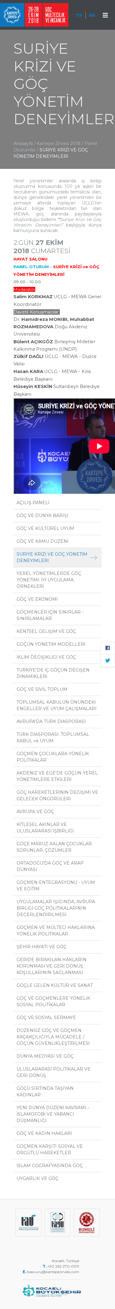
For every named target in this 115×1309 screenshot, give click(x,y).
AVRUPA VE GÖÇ (35, 811)
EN (92, 15)
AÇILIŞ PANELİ (33, 502)
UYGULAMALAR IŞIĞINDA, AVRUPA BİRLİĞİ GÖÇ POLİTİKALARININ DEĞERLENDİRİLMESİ (56, 908)
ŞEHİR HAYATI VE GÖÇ (42, 946)
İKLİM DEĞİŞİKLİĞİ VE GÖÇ (46, 657)
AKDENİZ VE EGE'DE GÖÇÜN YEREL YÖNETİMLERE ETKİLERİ (57, 776)
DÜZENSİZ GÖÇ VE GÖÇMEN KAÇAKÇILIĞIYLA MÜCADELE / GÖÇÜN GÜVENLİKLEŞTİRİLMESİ (53, 1037)
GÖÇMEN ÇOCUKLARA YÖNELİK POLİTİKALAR (53, 757)
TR (79, 15)
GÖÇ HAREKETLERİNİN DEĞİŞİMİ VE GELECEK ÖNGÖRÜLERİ (57, 795)
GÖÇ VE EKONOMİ (37, 599)
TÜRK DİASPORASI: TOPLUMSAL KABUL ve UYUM (53, 738)
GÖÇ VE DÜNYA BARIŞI (42, 515)
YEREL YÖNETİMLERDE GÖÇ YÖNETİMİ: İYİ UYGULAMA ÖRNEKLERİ (49, 580)
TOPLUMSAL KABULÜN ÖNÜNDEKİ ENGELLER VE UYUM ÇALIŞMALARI (57, 705)
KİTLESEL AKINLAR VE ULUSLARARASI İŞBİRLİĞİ (45, 828)
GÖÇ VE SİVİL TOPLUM (42, 689)
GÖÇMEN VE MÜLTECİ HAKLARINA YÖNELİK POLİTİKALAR (56, 931)
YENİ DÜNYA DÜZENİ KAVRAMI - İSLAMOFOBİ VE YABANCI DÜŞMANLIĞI (53, 1114)
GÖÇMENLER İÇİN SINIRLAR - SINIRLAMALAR (50, 615)
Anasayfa (23, 143)
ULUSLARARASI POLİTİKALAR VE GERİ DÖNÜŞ (53, 1072)
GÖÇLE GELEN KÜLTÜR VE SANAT (55, 985)
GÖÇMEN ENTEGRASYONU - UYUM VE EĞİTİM (56, 886)
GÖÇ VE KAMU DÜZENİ (42, 541)
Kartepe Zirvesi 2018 (59, 143)
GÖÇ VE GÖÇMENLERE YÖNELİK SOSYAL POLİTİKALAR (53, 1001)
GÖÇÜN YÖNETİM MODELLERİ (51, 644)
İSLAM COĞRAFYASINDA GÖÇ (50, 1165)
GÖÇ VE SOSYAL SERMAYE (46, 1017)
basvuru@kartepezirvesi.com (53, 1271)
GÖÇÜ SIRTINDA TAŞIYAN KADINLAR (45, 1092)
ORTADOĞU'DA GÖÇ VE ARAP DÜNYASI (50, 866)
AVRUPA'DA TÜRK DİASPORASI (51, 721)
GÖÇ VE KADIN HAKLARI (44, 1133)
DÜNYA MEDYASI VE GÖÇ (45, 1056)
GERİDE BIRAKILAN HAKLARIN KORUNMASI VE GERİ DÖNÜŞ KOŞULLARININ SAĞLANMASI (51, 966)
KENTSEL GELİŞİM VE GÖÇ (46, 631)
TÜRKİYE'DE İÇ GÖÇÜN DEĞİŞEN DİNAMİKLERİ (53, 673)
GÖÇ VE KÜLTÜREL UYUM (45, 528)
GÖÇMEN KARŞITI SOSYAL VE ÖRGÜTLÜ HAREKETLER (50, 1149)
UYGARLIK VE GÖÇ (38, 1178)
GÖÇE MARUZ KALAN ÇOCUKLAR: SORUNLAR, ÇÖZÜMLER (55, 847)
